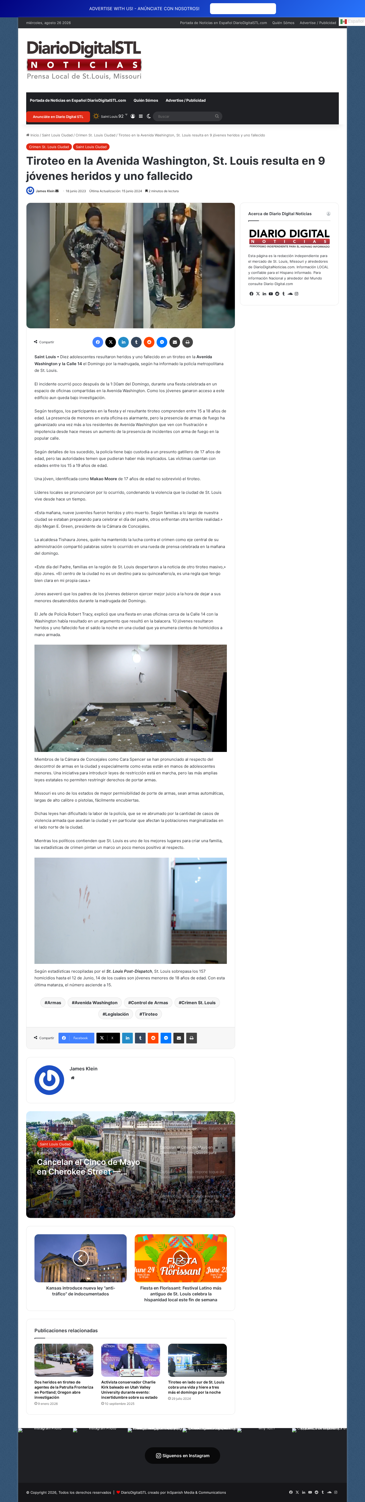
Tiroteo (150, 1014)
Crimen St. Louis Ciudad (95, 135)
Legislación (117, 1014)
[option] (130, 1164)
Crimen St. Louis (198, 1002)
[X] (258, 294)
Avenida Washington (96, 1002)
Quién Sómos (283, 23)
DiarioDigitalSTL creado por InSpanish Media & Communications (173, 1492)
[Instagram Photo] (45, 1455)
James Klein (45, 191)
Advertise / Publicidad (318, 23)
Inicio (34, 135)
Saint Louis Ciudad (57, 135)
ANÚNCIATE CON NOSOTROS (243, 8)
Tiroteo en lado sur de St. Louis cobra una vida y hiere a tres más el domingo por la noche (196, 1387)
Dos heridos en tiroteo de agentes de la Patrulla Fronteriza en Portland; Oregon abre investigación (63, 1389)
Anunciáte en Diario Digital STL (58, 117)
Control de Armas (149, 1002)
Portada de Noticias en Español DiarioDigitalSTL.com (223, 23)
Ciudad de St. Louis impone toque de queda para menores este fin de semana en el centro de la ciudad (91, 1167)
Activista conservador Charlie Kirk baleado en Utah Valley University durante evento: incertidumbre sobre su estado (129, 1389)
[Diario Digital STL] (84, 60)
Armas (54, 1002)
